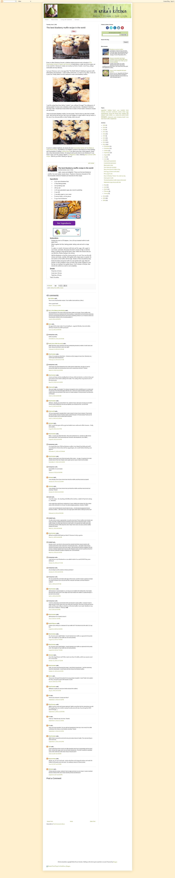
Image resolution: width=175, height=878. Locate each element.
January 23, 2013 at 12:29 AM (56, 492)
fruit (55, 287)
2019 (104, 127)
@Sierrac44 (51, 387)
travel (105, 118)
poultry (123, 115)
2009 (104, 198)
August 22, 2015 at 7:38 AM (55, 639)
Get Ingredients (64, 223)
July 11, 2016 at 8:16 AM (55, 690)
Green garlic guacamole (110, 161)
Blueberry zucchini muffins (116, 49)
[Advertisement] (115, 92)
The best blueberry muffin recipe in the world (115, 180)
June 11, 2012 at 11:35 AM (55, 418)
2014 (104, 138)
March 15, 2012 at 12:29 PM (56, 382)
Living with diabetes (66, 19)
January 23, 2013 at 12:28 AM (56, 481)
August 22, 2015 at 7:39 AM (55, 650)
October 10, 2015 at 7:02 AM (56, 660)
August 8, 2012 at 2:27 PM (55, 429)
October (106, 150)
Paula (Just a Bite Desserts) (55, 343)
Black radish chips (108, 165)
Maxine (50, 676)
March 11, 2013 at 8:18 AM (55, 528)
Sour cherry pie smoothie (110, 167)
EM (49, 695)
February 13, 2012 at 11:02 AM (56, 349)
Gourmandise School (78, 148)
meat (107, 115)
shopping (119, 117)
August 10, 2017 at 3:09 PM (55, 774)
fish (113, 113)
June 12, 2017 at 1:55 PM (55, 753)
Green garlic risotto (108, 178)
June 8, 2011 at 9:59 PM (55, 319)
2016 (104, 133)
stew (102, 118)
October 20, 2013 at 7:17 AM (56, 563)
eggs (127, 112)
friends (116, 113)
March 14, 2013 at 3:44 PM (55, 552)
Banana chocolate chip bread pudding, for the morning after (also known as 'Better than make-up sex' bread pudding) (118, 60)
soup (127, 117)
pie (120, 115)
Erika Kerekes (52, 354)
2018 (104, 129)
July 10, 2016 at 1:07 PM (55, 681)
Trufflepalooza (72, 154)
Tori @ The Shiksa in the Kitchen (56, 310)
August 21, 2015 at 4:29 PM (55, 629)
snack (123, 117)
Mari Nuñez (51, 298)
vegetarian (113, 118)
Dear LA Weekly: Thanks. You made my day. (115, 176)
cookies (120, 112)
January (106, 193)
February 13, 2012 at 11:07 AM (56, 359)
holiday (124, 113)
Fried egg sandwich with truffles (111, 171)
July (105, 157)
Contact (77, 19)
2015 (104, 136)
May (105, 185)
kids (128, 113)
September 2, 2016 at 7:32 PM (56, 699)
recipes (61, 287)
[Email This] (59, 286)
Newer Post (50, 821)
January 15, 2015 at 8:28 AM (56, 572)
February (106, 191)
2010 (104, 196)
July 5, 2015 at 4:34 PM (54, 609)
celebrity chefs (125, 110)
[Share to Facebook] (64, 286)
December (107, 146)
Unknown (50, 423)
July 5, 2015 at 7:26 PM (54, 618)
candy (118, 110)
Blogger (115, 862)
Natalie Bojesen (52, 623)
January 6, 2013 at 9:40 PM (55, 472)
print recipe (91, 163)
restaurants (110, 117)
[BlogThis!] (61, 286)
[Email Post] (55, 285)
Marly (49, 324)
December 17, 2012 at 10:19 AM (57, 462)
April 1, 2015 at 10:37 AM (55, 584)
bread (114, 110)
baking (52, 287)
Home (46, 19)
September (107, 152)
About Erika (54, 19)
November (107, 148)
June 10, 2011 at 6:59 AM (55, 329)
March (105, 189)
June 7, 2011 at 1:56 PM (55, 305)
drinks (123, 112)
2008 (104, 200)
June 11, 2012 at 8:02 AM (55, 396)
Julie (49, 746)
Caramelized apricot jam (110, 163)
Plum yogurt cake (108, 173)
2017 (104, 131)
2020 (104, 125)
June (105, 159)
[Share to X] (63, 286)
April (105, 187)
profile (127, 115)
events (110, 113)
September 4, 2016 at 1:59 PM (56, 720)
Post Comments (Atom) (59, 824)
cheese (103, 112)
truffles (108, 118)
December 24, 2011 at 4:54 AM (56, 338)
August (106, 155)
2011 (104, 144)
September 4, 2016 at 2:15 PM (56, 731)
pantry (114, 115)
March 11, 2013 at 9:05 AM (55, 537)
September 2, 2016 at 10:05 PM (56, 711)
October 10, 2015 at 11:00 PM (56, 671)
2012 (104, 142)
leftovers (103, 115)
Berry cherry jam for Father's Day (112, 169)
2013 (104, 140)
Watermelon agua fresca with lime (112, 182)
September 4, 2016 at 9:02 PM (56, 741)
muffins (58, 287)
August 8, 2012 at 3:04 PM (55, 439)
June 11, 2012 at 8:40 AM (55, 406)
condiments (114, 112)
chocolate (108, 112)
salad (115, 117)
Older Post (92, 821)
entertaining (104, 113)
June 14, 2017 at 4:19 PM (55, 764)
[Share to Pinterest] (66, 286)
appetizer (104, 110)
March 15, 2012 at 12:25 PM (56, 370)
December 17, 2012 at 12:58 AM (57, 451)
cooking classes (66, 151)
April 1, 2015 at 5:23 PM (55, 596)
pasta (117, 115)
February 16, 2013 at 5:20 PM (56, 513)
